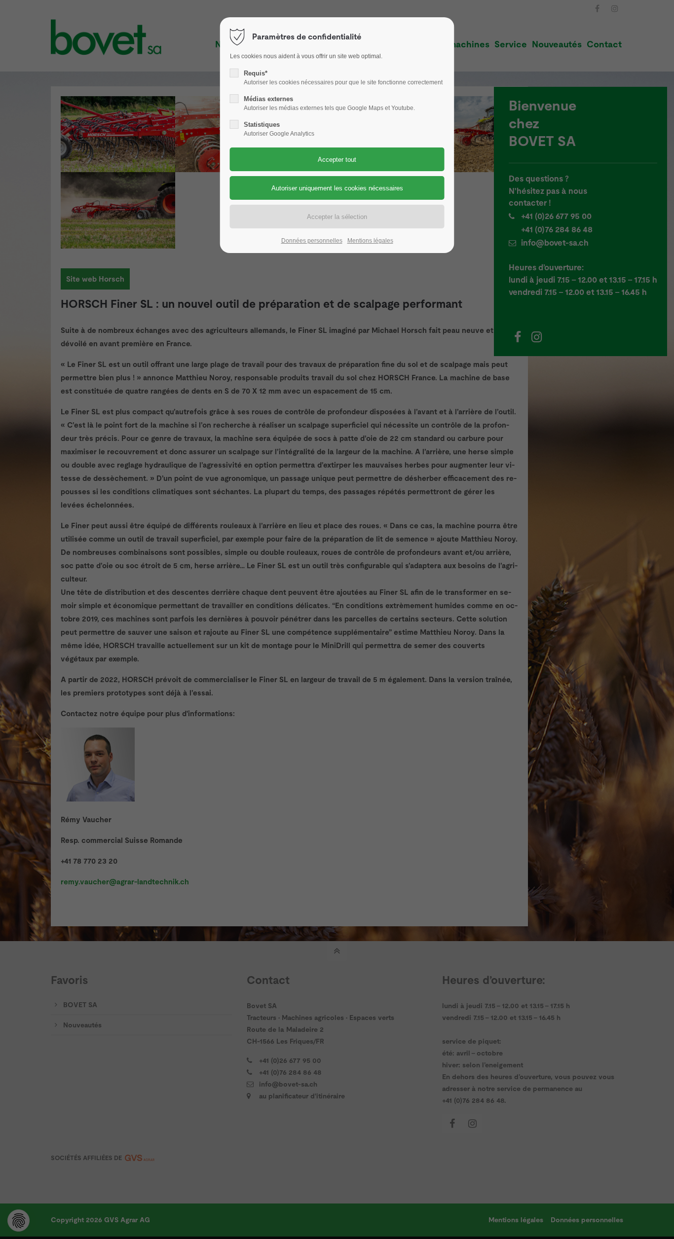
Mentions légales (370, 240)
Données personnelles (311, 240)
